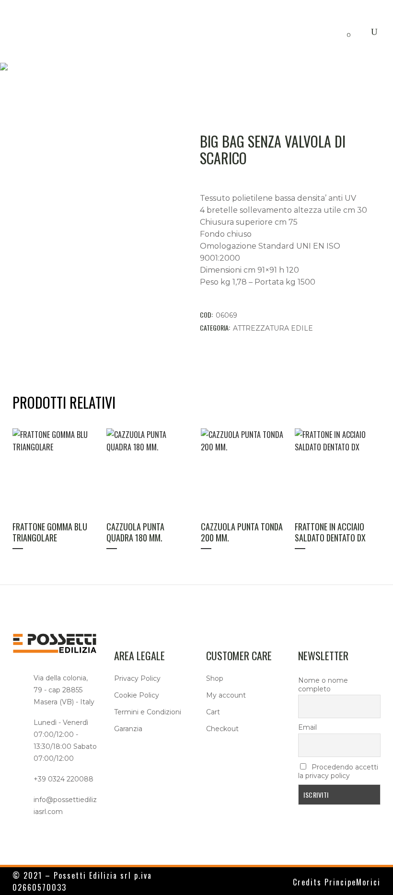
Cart (213, 712)
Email (307, 727)
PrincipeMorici (352, 882)
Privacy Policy (137, 678)
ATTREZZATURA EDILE (273, 328)
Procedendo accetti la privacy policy (338, 771)
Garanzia (128, 728)
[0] (340, 31)
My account (226, 695)
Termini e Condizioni (147, 712)
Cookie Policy (136, 695)
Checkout (222, 728)
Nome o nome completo (323, 684)
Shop (214, 678)
